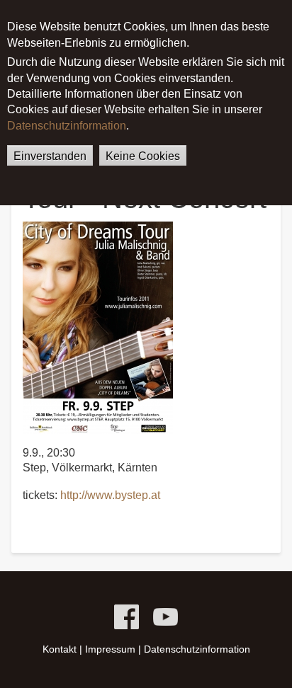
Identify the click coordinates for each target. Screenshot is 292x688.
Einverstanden (49, 156)
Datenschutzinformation (66, 126)
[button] (98, 327)
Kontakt (60, 649)
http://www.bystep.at (110, 495)
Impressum (110, 649)
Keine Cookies (143, 156)
